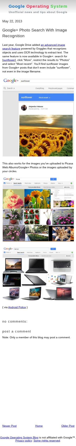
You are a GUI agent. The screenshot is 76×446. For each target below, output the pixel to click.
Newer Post (9, 425)
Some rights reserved (47, 440)
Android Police (17, 307)
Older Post (67, 425)
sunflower (9, 60)
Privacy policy (23, 440)
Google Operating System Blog (19, 437)
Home (39, 425)
